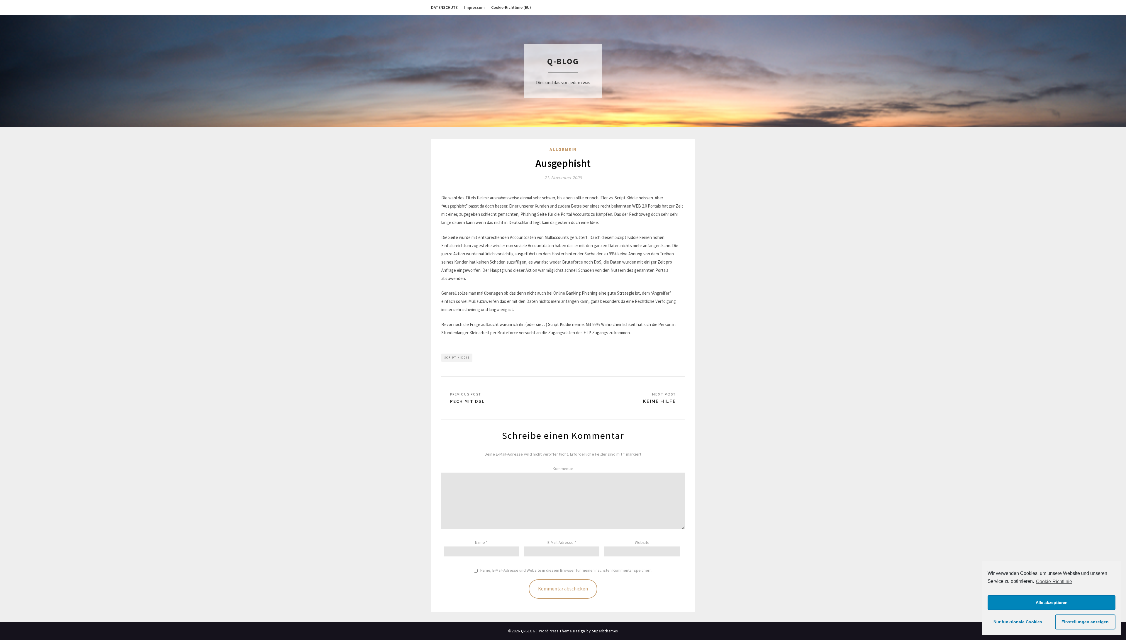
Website (642, 542)
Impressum (474, 7)
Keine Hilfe (659, 401)
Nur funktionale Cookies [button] (1017, 621)
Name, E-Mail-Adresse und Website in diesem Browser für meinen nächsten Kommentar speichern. (566, 570)
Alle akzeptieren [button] (1052, 602)
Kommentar (563, 468)
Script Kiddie (456, 357)
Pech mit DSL (467, 401)
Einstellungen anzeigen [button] (1085, 621)
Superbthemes (605, 631)
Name (481, 542)
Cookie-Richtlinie (1054, 581)
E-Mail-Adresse (561, 542)
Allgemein (563, 149)
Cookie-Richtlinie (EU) (511, 7)
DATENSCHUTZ (444, 7)
